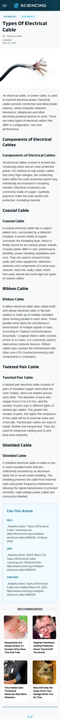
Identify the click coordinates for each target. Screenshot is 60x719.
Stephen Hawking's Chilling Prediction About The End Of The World (44, 647)
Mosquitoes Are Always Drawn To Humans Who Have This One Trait (15, 647)
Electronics (28, 16)
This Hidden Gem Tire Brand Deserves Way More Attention (15, 692)
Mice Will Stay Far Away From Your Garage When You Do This (43, 692)
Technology (10, 16)
